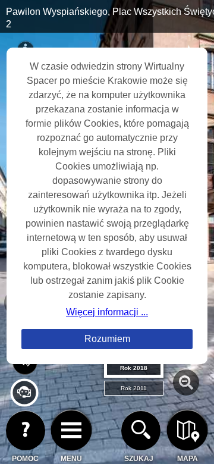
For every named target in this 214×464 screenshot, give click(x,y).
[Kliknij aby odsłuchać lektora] (24, 402)
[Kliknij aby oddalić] (186, 382)
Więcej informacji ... (107, 312)
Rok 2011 (134, 388)
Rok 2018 (133, 368)
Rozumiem (107, 339)
